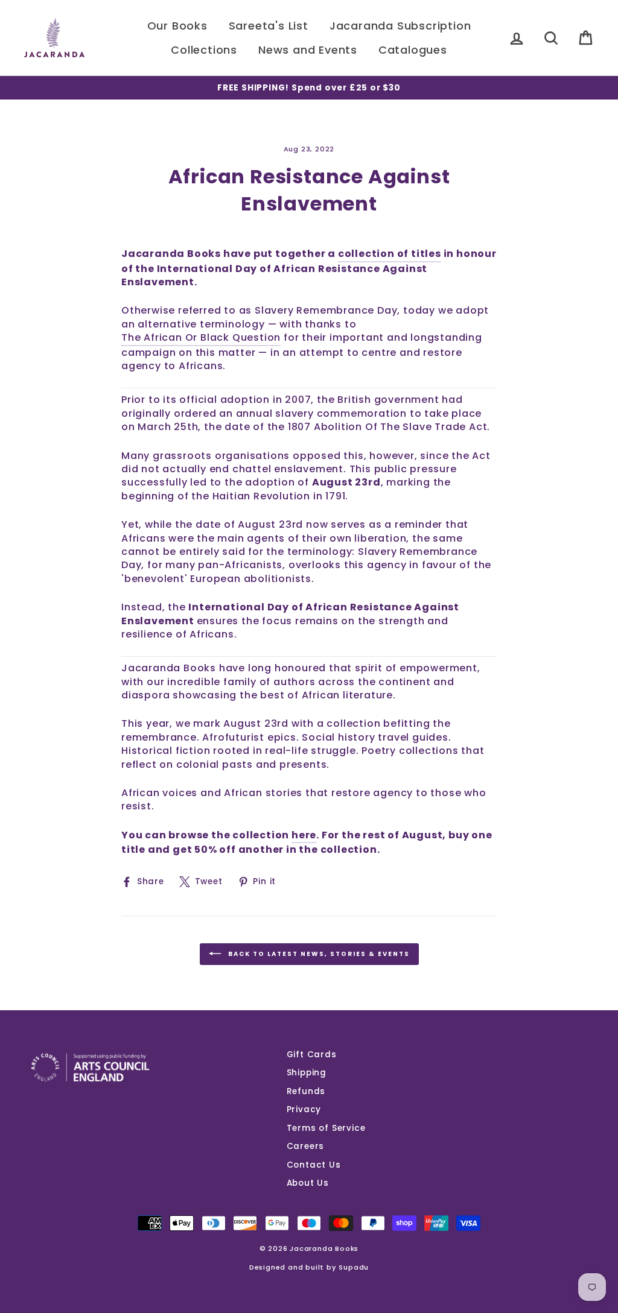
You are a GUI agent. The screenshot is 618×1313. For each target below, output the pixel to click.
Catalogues (412, 49)
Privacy (304, 1109)
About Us (308, 1183)
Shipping (307, 1072)
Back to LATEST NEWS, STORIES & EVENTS (318, 953)
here (303, 835)
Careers (306, 1146)
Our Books (177, 25)
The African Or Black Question (201, 337)
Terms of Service (326, 1128)
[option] (309, 87)
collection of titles (389, 254)
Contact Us (314, 1165)
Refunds (306, 1091)
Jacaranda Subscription (400, 25)
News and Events (307, 49)
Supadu (354, 1267)
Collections (204, 49)
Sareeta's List (268, 25)
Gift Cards (312, 1054)
